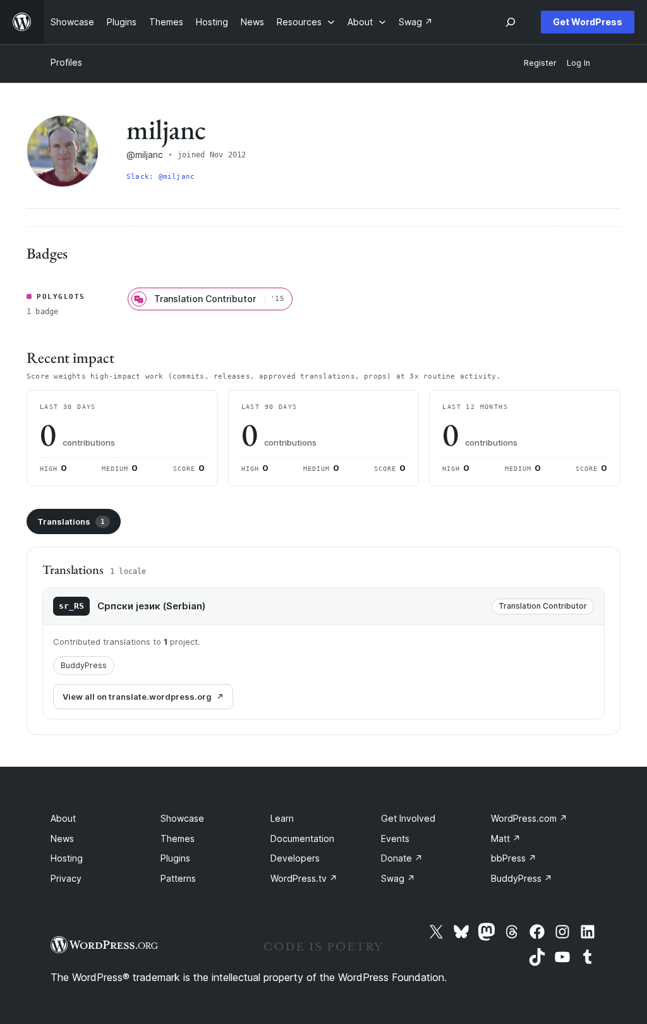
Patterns (178, 878)
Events (395, 838)
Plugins (175, 858)
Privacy (66, 878)
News (62, 838)
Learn (282, 818)
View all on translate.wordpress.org (137, 697)
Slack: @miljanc (160, 177)
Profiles (66, 62)
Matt (506, 838)
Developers (295, 858)
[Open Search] (510, 22)
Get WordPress (587, 21)
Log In (578, 63)
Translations (71, 521)
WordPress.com (529, 818)
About (63, 818)
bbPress (513, 858)
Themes (177, 838)
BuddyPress (84, 665)
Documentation (302, 838)
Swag (398, 878)
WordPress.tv (303, 878)
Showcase (182, 818)
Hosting (67, 858)
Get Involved (408, 818)
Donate (402, 858)
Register (540, 63)
